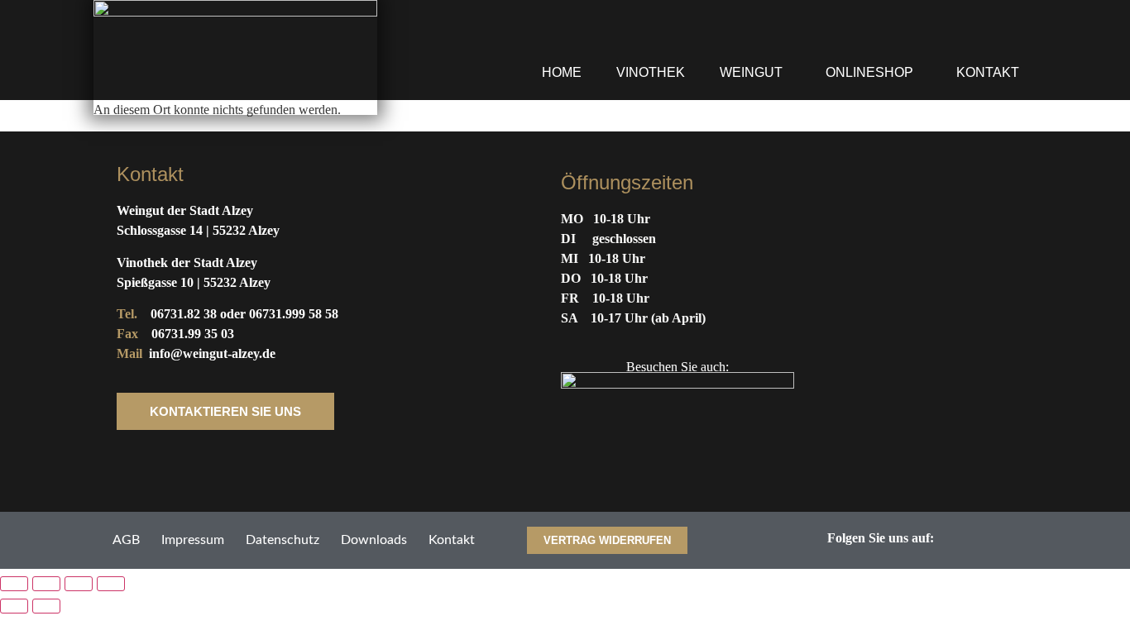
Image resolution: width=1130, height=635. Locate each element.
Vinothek (650, 72)
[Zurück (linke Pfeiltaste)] (14, 606)
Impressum (192, 540)
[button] (755, 73)
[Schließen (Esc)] (111, 583)
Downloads (374, 540)
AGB (126, 540)
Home (562, 72)
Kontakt (987, 72)
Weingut (751, 72)
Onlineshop (869, 72)
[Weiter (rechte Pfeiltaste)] (46, 606)
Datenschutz (282, 540)
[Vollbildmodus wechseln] (46, 583)
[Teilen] (79, 583)
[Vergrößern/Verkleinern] (14, 583)
